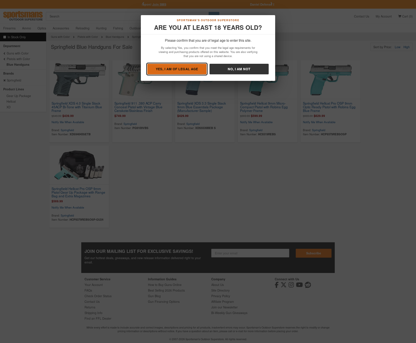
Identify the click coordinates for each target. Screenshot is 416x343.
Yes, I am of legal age (177, 69)
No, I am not (239, 69)
